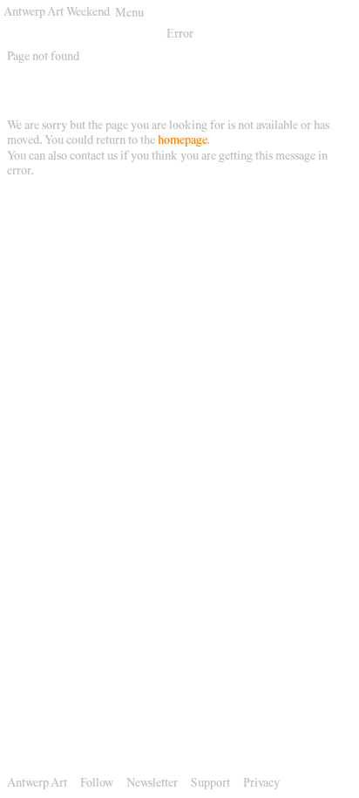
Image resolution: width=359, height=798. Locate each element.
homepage (182, 141)
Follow (96, 784)
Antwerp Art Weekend (56, 13)
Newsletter (152, 784)
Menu (129, 14)
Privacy (261, 784)
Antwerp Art (37, 784)
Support (210, 784)
